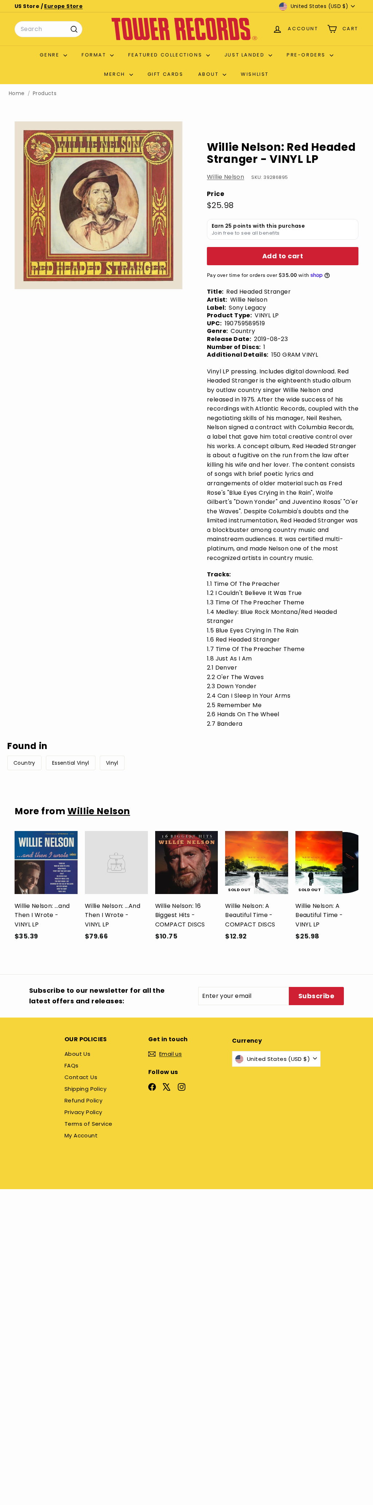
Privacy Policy (83, 1112)
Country (24, 763)
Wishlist (255, 74)
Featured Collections (166, 54)
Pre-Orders (307, 54)
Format (95, 54)
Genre (51, 54)
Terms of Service (88, 1124)
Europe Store (63, 6)
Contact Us (80, 1077)
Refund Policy (83, 1100)
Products (44, 93)
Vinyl (112, 763)
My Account (81, 1135)
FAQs (71, 1065)
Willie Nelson (225, 177)
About (209, 74)
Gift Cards (166, 74)
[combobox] (48, 29)
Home (17, 93)
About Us (77, 1054)
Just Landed (245, 54)
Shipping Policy (85, 1089)
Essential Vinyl (70, 763)
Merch (115, 74)
